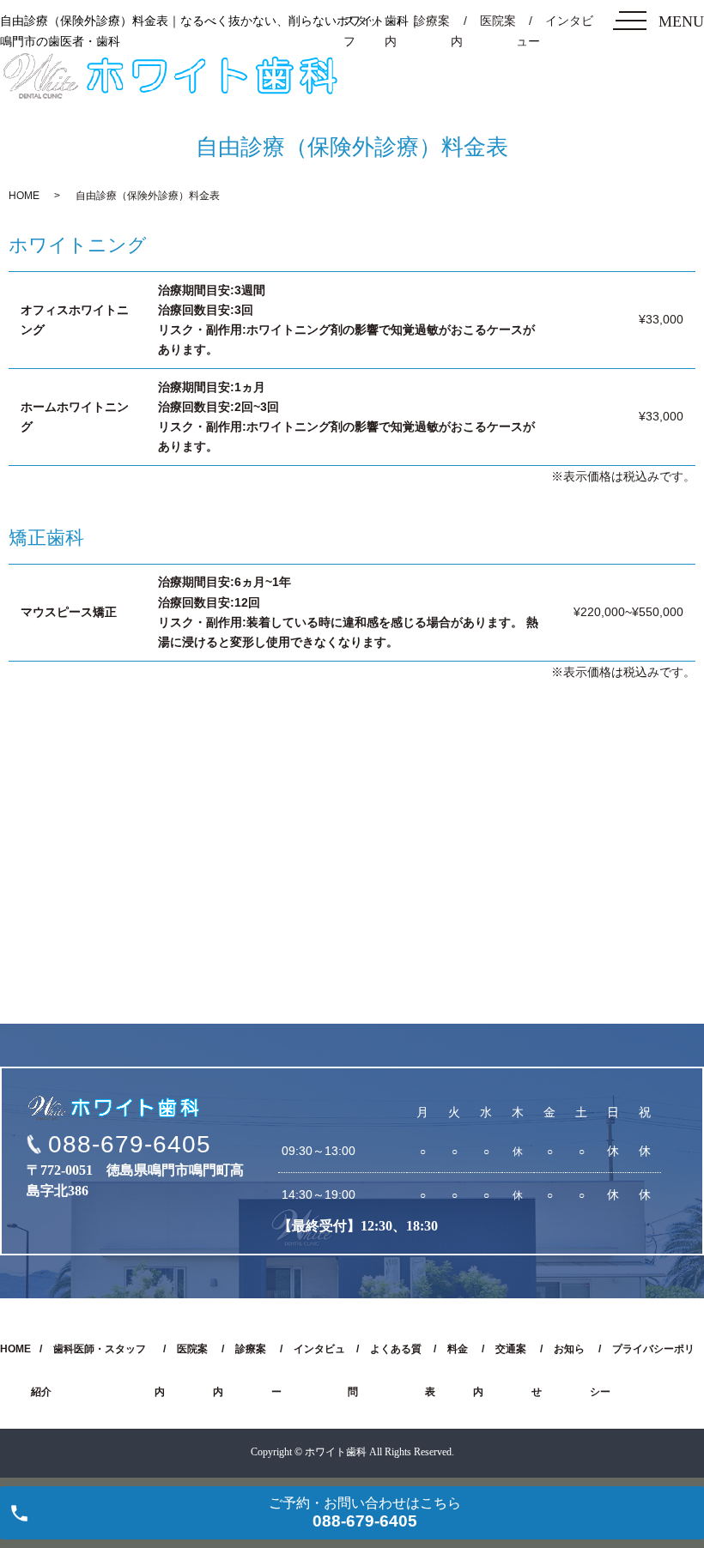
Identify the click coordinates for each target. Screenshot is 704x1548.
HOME (24, 196)
